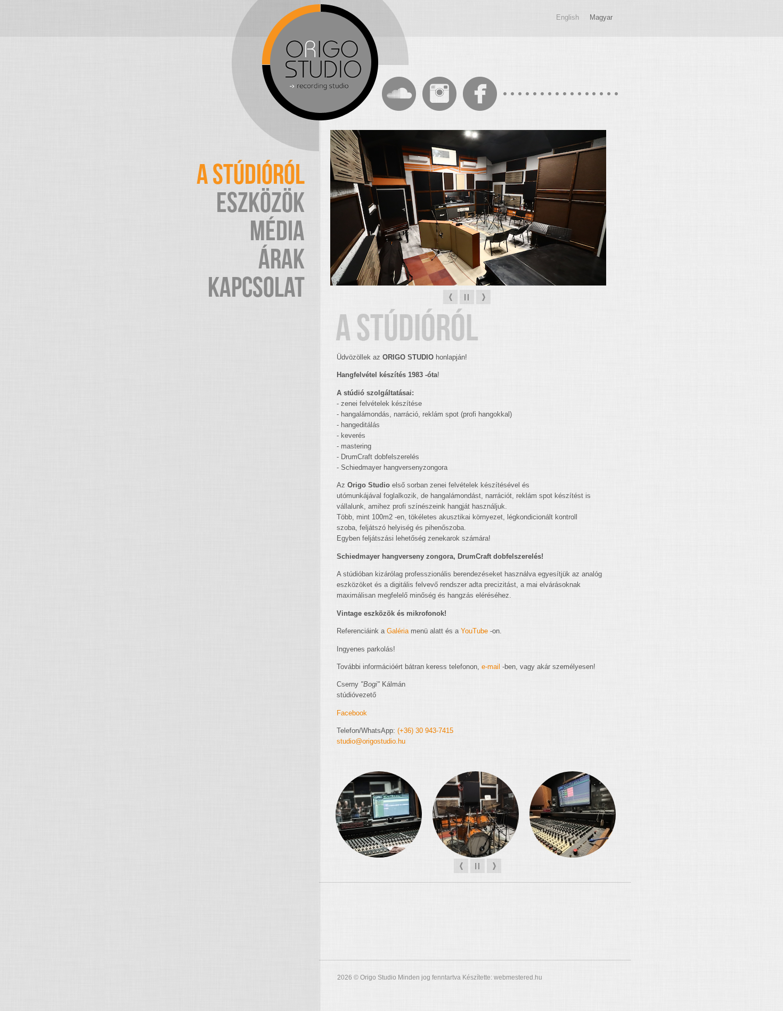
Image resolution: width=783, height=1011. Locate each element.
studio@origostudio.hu (371, 741)
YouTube (474, 631)
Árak (281, 260)
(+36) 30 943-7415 (425, 731)
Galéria (398, 631)
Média (277, 231)
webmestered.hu (518, 977)
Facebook (352, 713)
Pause (467, 297)
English (567, 17)
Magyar (601, 17)
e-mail (491, 667)
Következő (483, 297)
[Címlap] (320, 62)
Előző (450, 297)
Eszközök (260, 203)
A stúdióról (251, 175)
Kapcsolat (256, 288)
